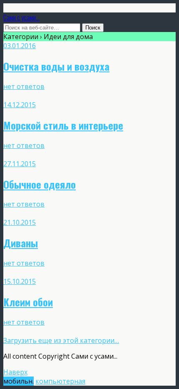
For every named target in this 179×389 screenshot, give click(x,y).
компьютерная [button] (60, 381)
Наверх (15, 372)
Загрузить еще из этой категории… (61, 340)
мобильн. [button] (18, 381)
